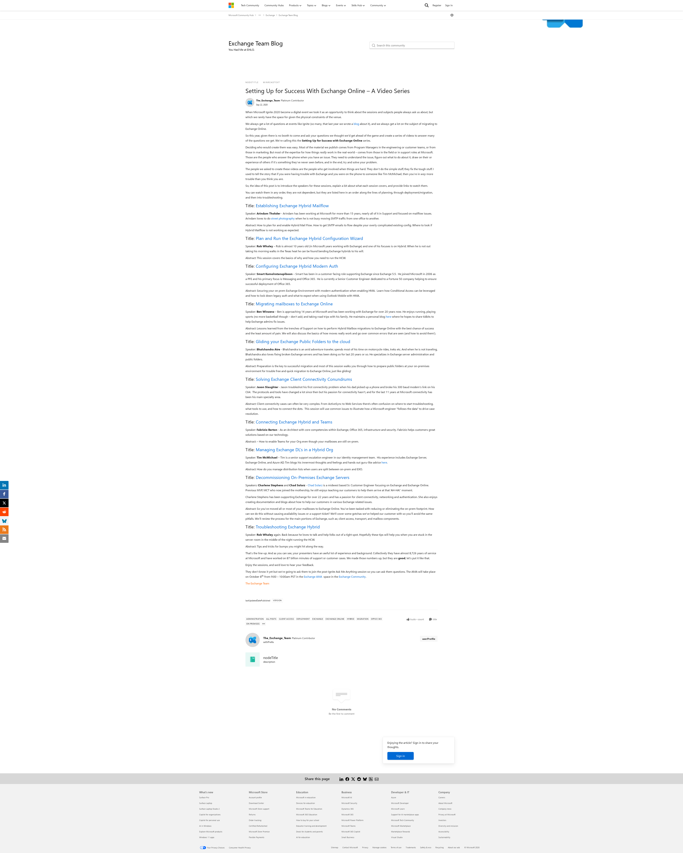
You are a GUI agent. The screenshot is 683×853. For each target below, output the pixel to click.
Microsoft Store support (259, 808)
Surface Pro (204, 797)
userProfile (428, 638)
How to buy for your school (307, 820)
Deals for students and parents (309, 831)
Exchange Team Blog (288, 15)
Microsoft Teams (349, 826)
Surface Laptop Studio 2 (209, 808)
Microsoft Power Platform (352, 820)
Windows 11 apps (206, 837)
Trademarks (411, 847)
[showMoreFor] (263, 624)
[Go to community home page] (231, 5)
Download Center (256, 803)
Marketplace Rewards (400, 831)
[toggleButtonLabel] (451, 15)
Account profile (255, 797)
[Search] (427, 5)
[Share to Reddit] (359, 778)
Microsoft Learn (398, 808)
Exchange (270, 15)
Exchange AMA (313, 576)
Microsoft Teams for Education (309, 808)
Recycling (439, 847)
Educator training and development (311, 826)
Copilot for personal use (209, 820)
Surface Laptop (205, 803)
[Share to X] (353, 778)
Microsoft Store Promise (259, 831)
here (388, 316)
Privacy (365, 847)
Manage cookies (379, 847)
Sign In (449, 5)
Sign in (400, 756)
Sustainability (444, 837)
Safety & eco (425, 847)
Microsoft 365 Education (306, 814)
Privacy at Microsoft (447, 814)
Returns (252, 814)
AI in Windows (205, 826)
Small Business (348, 837)
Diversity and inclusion (448, 826)
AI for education (303, 837)
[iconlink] (252, 659)
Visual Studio (397, 837)
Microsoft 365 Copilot (351, 831)
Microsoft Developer (400, 803)
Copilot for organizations (210, 814)
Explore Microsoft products (210, 831)
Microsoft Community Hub (241, 15)
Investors (442, 820)
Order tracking (255, 820)
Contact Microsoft (350, 847)
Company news (444, 808)
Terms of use (396, 847)
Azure (393, 797)
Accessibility (443, 831)
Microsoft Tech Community (402, 820)
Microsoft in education (306, 797)
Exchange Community (352, 576)
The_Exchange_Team (268, 100)
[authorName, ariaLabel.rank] (249, 102)
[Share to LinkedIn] (341, 778)
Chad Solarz (315, 485)
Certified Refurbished (258, 826)
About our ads (454, 847)
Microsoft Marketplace (401, 826)
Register (437, 5)
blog (356, 124)
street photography (283, 218)
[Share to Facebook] (347, 778)
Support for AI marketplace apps (405, 814)
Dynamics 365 (348, 808)
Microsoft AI (347, 797)
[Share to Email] (376, 778)
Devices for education (305, 803)
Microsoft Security (349, 803)
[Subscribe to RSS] (371, 778)
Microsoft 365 (347, 814)
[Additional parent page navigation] (260, 15)
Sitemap (334, 847)
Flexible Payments (256, 837)
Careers (441, 797)
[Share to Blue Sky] (365, 778)
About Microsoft (445, 803)
